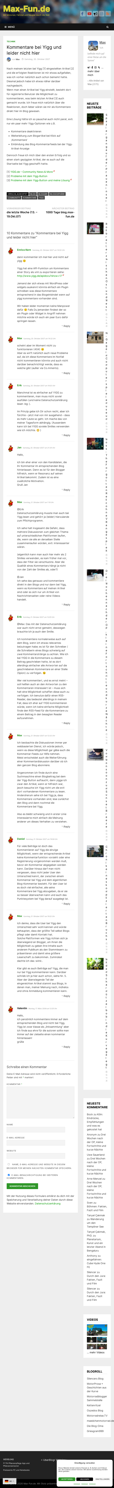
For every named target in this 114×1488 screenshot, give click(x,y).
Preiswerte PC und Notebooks (16, 1470)
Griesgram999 (95, 1431)
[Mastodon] (95, 13)
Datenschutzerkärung (47, 1203)
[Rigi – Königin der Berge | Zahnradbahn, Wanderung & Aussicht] (102, 1340)
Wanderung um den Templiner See (95, 1223)
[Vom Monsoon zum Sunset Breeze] (95, 750)
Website (11, 1151)
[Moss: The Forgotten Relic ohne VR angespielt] (95, 439)
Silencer (91, 1272)
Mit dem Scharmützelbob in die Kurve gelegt (107, 1013)
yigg (41, 198)
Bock (90, 1114)
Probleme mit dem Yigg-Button (29, 176)
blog (33, 194)
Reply (67, 326)
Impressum (77, 1484)
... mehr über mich (95, 71)
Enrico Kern (24, 249)
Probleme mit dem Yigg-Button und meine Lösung (40, 180)
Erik (19, 385)
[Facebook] (83, 13)
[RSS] (108, 13)
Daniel (21, 838)
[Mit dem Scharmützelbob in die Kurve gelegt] (95, 959)
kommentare (29, 198)
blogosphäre (57, 194)
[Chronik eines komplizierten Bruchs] (95, 847)
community (14, 198)
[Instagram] (102, 13)
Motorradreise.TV (97, 1415)
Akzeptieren (67, 1479)
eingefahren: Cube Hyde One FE (96, 1263)
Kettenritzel (94, 1405)
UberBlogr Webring (54, 1459)
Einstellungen (102, 1479)
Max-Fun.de (29, 1483)
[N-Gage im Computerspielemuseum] (95, 333)
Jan (19, 447)
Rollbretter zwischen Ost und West (107, 266)
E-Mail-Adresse (16, 1137)
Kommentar (14, 1084)
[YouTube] (89, 13)
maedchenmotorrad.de (100, 1420)
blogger (42, 194)
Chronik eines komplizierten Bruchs (107, 893)
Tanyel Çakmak (96, 1215)
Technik (11, 41)
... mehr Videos (95, 1352)
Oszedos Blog (95, 1410)
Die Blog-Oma (95, 1425)
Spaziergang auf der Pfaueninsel (106, 157)
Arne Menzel (94, 1178)
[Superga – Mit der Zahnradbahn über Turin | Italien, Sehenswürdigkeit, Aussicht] (102, 1346)
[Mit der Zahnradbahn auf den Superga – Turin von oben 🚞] (92, 1340)
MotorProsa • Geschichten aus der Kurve (96, 1387)
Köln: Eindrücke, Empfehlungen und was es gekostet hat (95, 1122)
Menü (11, 26)
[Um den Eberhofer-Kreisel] (97, 1330)
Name (10, 1124)
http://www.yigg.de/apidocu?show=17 (39, 275)
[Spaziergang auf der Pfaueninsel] (95, 115)
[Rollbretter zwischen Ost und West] (95, 224)
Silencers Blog (95, 1378)
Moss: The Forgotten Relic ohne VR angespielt (107, 495)
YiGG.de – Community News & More (31, 171)
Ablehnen (84, 1479)
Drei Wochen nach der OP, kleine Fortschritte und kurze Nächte (107, 650)
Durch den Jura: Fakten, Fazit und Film (96, 1279)
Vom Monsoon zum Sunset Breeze (107, 788)
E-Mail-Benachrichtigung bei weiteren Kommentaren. (32, 1176)
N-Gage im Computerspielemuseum (107, 376)
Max (18, 59)
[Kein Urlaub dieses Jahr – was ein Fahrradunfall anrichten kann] (92, 1346)
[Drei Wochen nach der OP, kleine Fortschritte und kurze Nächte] (95, 571)
